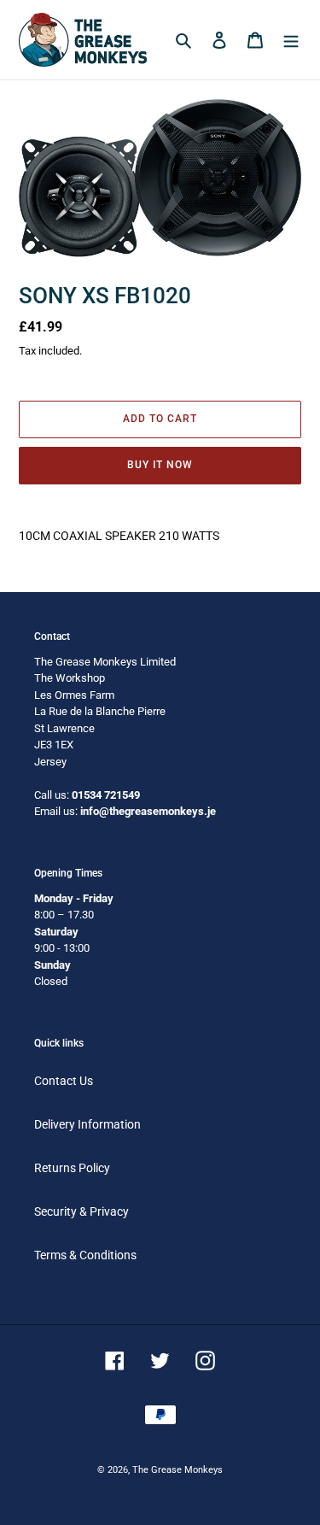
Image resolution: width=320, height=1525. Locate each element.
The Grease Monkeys (177, 1469)
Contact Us (63, 1081)
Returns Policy (72, 1168)
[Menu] (291, 39)
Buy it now (160, 465)
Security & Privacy (81, 1211)
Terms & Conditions (85, 1255)
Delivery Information (87, 1124)
